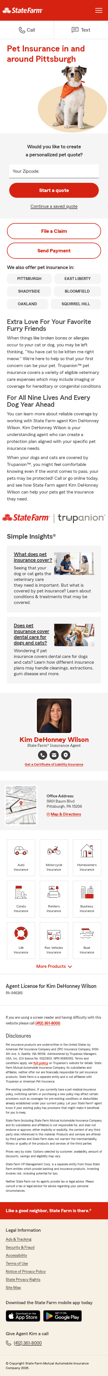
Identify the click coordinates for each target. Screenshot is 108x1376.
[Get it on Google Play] (62, 1316)
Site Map (13, 1288)
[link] (27, 10)
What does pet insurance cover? (33, 557)
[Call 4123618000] (42, 755)
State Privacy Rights (23, 1280)
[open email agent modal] (54, 756)
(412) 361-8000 (47, 1023)
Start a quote (54, 190)
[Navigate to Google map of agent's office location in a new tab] (65, 755)
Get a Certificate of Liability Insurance (54, 764)
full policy (40, 1063)
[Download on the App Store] (23, 1316)
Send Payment (54, 250)
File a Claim (54, 231)
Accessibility (16, 1256)
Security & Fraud (20, 1247)
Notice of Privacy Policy (26, 1272)
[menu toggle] (99, 10)
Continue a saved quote (54, 206)
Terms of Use (17, 1264)
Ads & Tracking (18, 1239)
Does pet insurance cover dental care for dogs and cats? (31, 634)
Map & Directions (66, 814)
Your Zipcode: (26, 171)
